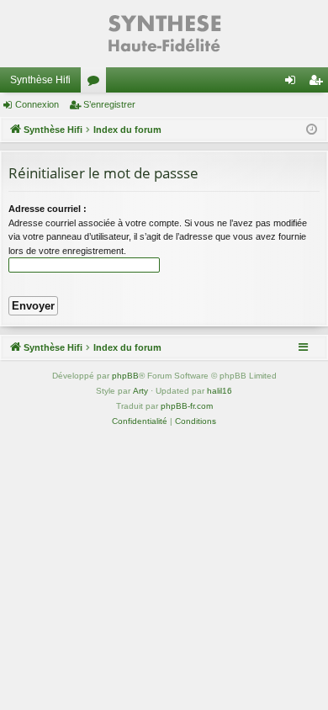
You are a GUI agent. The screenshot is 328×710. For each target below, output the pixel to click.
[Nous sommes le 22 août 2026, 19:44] (311, 130)
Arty (140, 390)
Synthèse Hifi (40, 80)
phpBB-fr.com (187, 406)
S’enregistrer (109, 104)
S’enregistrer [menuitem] (318, 83)
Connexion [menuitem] (293, 83)
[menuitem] (139, 421)
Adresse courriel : (47, 209)
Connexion (37, 104)
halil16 (219, 390)
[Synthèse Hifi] (164, 33)
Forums (96, 83)
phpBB (125, 375)
